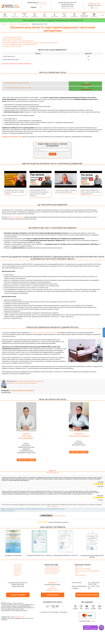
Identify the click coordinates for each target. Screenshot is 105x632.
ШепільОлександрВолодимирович (26, 435)
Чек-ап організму (80, 575)
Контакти (94, 16)
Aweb (93, 621)
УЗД (76, 573)
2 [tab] (31, 198)
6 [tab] (39, 198)
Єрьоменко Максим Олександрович (22, 390)
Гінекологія (24, 16)
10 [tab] (47, 198)
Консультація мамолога (52, 569)
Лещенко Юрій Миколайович (27, 381)
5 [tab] (37, 198)
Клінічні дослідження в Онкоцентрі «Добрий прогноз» (20, 44)
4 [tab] (35, 198)
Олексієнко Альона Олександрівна (79, 434)
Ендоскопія (74, 16)
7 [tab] (41, 198)
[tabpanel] (15, 183)
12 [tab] (51, 198)
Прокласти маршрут (17, 595)
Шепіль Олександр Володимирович (26, 383)
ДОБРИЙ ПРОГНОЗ (19, 617)
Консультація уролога (51, 573)
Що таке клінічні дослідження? (13, 39)
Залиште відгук (46, 515)
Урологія (64, 16)
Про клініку (17, 565)
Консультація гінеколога (52, 567)
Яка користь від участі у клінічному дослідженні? (19, 41)
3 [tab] (33, 198)
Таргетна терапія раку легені (13, 37)
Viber (52, 586)
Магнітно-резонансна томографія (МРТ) (87, 571)
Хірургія (44, 16)
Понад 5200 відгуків (53, 473)
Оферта (3, 602)
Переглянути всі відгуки (60, 515)
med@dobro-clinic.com (67, 8)
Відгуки (52, 470)
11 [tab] (49, 198)
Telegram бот (52, 588)
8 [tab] (43, 198)
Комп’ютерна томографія (84, 16)
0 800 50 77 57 (94, 4)
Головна (4, 16)
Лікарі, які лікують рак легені (13, 46)
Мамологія (34, 16)
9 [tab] (45, 198)
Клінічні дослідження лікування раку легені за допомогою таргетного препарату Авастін (31, 43)
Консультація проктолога (52, 571)
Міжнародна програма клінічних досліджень (43, 332)
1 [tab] (29, 198)
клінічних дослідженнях (16, 217)
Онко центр (14, 16)
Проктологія (54, 16)
